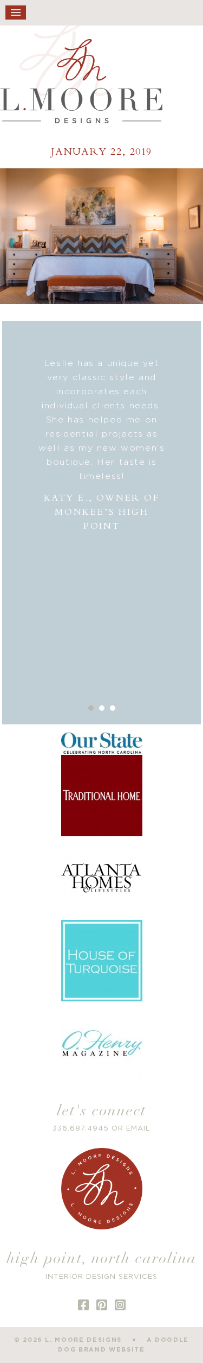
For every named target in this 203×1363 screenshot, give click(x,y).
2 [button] (101, 708)
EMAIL (138, 1128)
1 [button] (91, 708)
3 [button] (112, 708)
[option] (101, 445)
